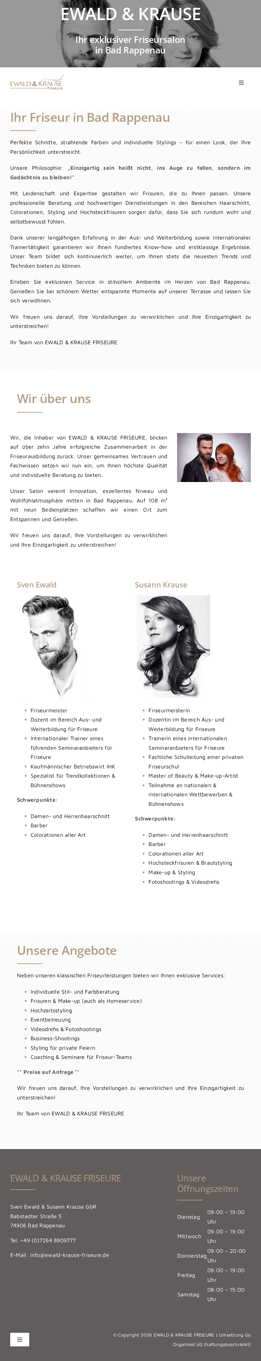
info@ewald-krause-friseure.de (69, 1255)
